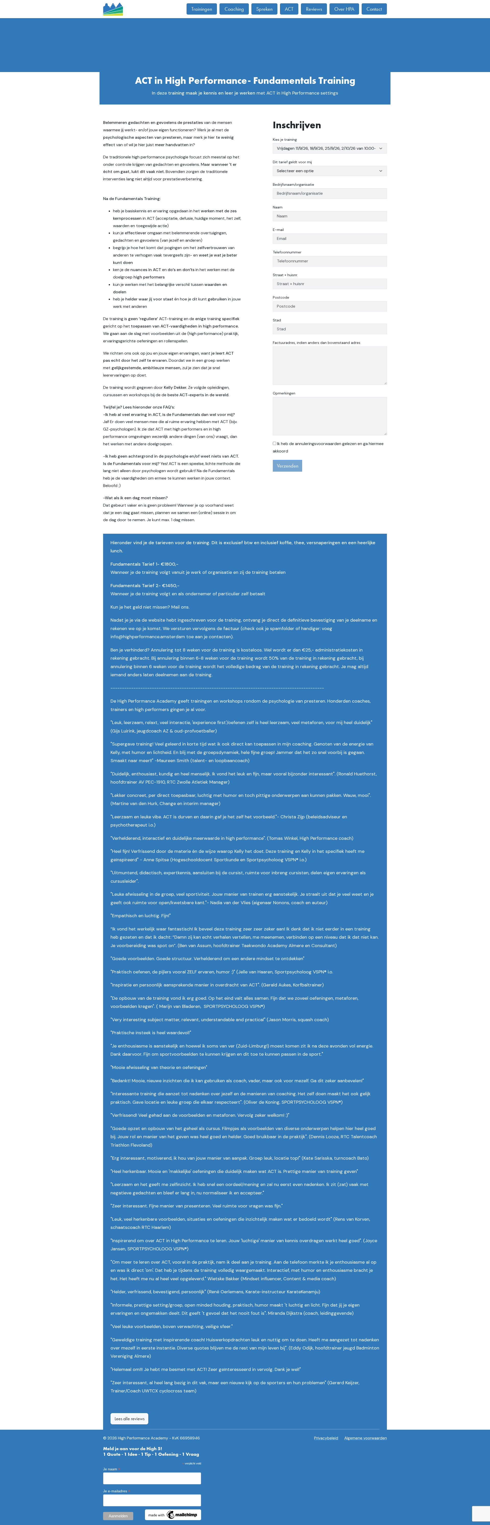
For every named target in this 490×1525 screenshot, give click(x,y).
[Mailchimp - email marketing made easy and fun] (173, 1514)
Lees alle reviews (129, 1419)
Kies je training (285, 139)
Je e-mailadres (116, 1491)
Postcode (281, 297)
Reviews (314, 9)
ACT (289, 9)
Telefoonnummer (287, 252)
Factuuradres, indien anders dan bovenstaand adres (316, 342)
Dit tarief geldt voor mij (292, 162)
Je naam (111, 1469)
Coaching (234, 9)
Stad (277, 320)
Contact (374, 9)
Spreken (264, 9)
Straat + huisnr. (285, 275)
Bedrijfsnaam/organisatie (293, 184)
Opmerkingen (284, 393)
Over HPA (344, 9)
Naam (278, 207)
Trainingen (201, 9)
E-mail (278, 229)
